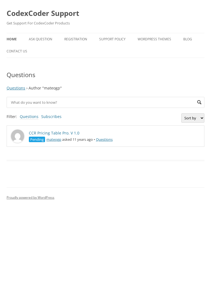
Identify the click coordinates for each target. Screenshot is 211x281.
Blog (187, 39)
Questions (16, 88)
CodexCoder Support (43, 13)
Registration (75, 39)
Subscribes (51, 116)
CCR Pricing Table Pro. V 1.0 (54, 133)
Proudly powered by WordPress (30, 197)
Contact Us (17, 51)
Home (12, 39)
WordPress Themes (154, 39)
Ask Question (40, 39)
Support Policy (112, 39)
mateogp (53, 139)
